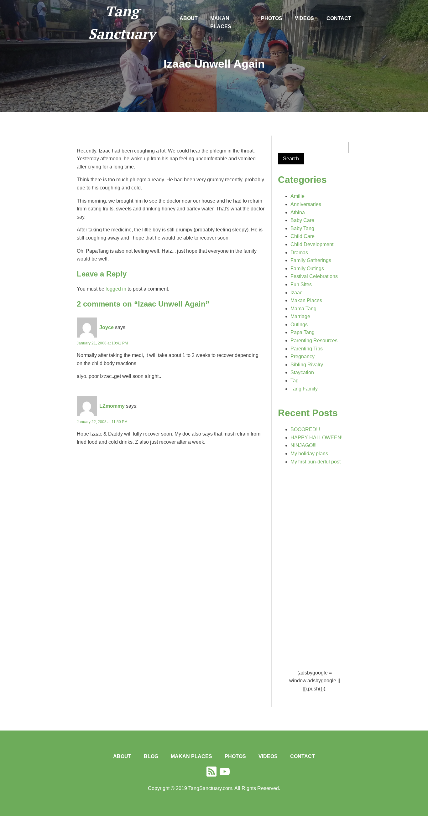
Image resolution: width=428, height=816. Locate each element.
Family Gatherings (310, 260)
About (189, 18)
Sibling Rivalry (306, 364)
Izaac (296, 292)
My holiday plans (309, 453)
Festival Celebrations (314, 276)
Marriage (300, 316)
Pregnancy (302, 356)
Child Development (311, 244)
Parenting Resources (313, 340)
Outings (299, 324)
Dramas (299, 252)
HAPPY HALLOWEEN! (316, 437)
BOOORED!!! (305, 429)
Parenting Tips (306, 348)
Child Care (302, 236)
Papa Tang (302, 332)
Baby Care (302, 220)
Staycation (302, 372)
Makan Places (220, 22)
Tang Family (304, 388)
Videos (304, 18)
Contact (338, 18)
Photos (271, 18)
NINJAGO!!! (303, 445)
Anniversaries (305, 204)
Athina (297, 212)
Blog (151, 756)
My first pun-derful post (315, 461)
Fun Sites (301, 284)
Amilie (297, 196)
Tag (294, 380)
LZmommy (112, 406)
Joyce (106, 327)
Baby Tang (302, 228)
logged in (116, 289)
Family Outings (307, 268)
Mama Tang (303, 308)
